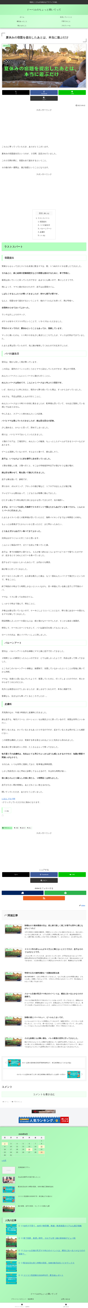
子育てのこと (8, 828)
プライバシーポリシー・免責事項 (22, 1299)
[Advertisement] (44, 127)
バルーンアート (46, 228)
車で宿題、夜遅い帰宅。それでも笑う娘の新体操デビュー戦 (49, 1238)
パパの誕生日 (45, 225)
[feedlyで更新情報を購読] (65, 893)
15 (41, 1146)
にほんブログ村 (8, 799)
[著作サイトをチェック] (23, 893)
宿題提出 (43, 222)
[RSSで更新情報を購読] (44, 898)
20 (29, 1149)
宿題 (17, 828)
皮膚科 (42, 232)
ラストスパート (44, 218)
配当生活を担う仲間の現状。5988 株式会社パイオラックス (48, 1263)
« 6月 (4, 1161)
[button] (44, 98)
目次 (41, 213)
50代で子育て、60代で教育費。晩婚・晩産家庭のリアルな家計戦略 (52, 1226)
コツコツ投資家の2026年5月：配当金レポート (43, 1275)
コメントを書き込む (44, 1094)
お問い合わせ (65, 1299)
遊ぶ (30, 828)
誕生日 (24, 828)
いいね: (42, 235)
